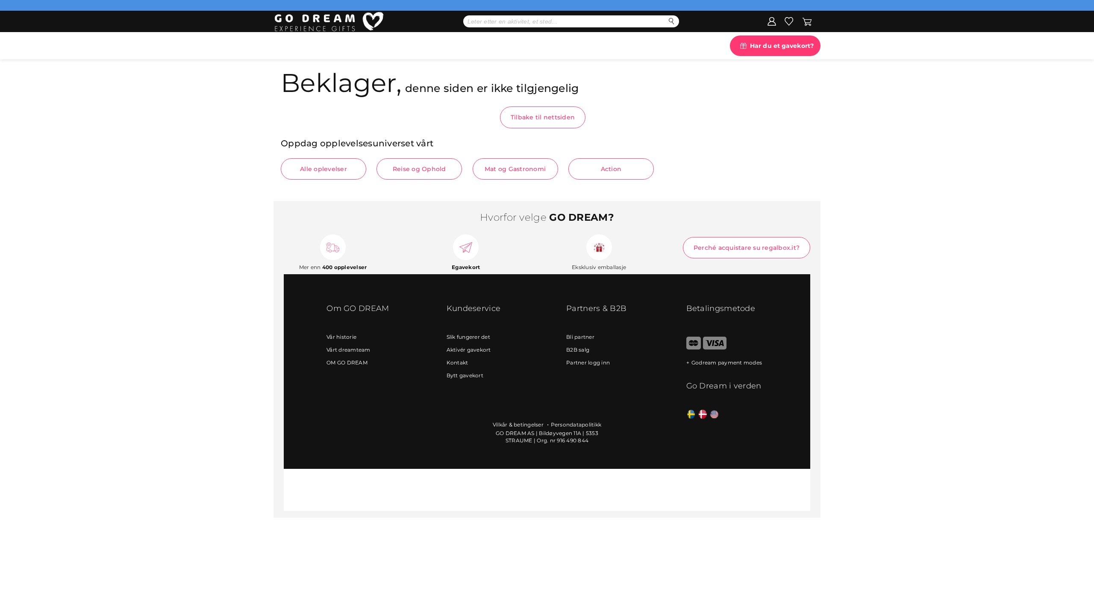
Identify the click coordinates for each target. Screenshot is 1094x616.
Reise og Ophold (419, 169)
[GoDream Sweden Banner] (691, 414)
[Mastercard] (693, 347)
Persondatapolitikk (576, 424)
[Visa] (714, 347)
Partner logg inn (588, 362)
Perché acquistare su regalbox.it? (747, 248)
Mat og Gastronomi (515, 169)
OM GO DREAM (347, 362)
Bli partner (580, 337)
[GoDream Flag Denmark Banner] (703, 414)
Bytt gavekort (465, 375)
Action (611, 169)
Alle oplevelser (323, 169)
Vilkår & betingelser (519, 424)
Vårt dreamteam (348, 349)
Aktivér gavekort (469, 349)
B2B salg (577, 349)
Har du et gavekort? (782, 46)
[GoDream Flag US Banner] (714, 414)
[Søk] (671, 21)
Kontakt (457, 362)
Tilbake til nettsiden (543, 117)
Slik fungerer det (468, 337)
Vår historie (341, 337)
